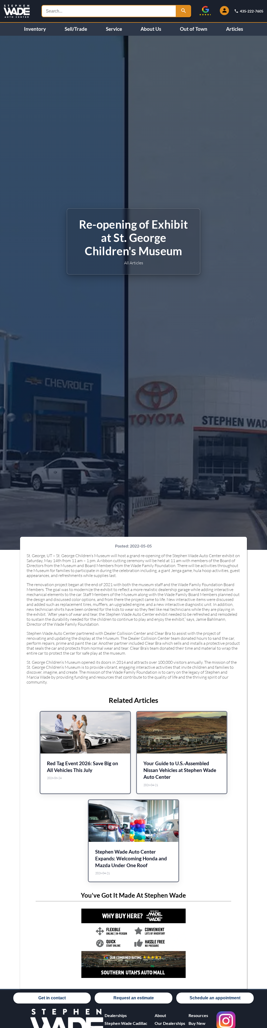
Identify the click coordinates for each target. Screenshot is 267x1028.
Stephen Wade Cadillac (126, 1023)
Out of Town (193, 29)
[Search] (183, 11)
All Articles (133, 262)
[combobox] (108, 11)
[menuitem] (130, 1023)
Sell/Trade (76, 29)
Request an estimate (133, 998)
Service (114, 29)
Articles (234, 29)
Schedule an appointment (215, 998)
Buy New (197, 1023)
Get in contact (52, 998)
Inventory (35, 29)
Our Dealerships (170, 1023)
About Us (151, 29)
